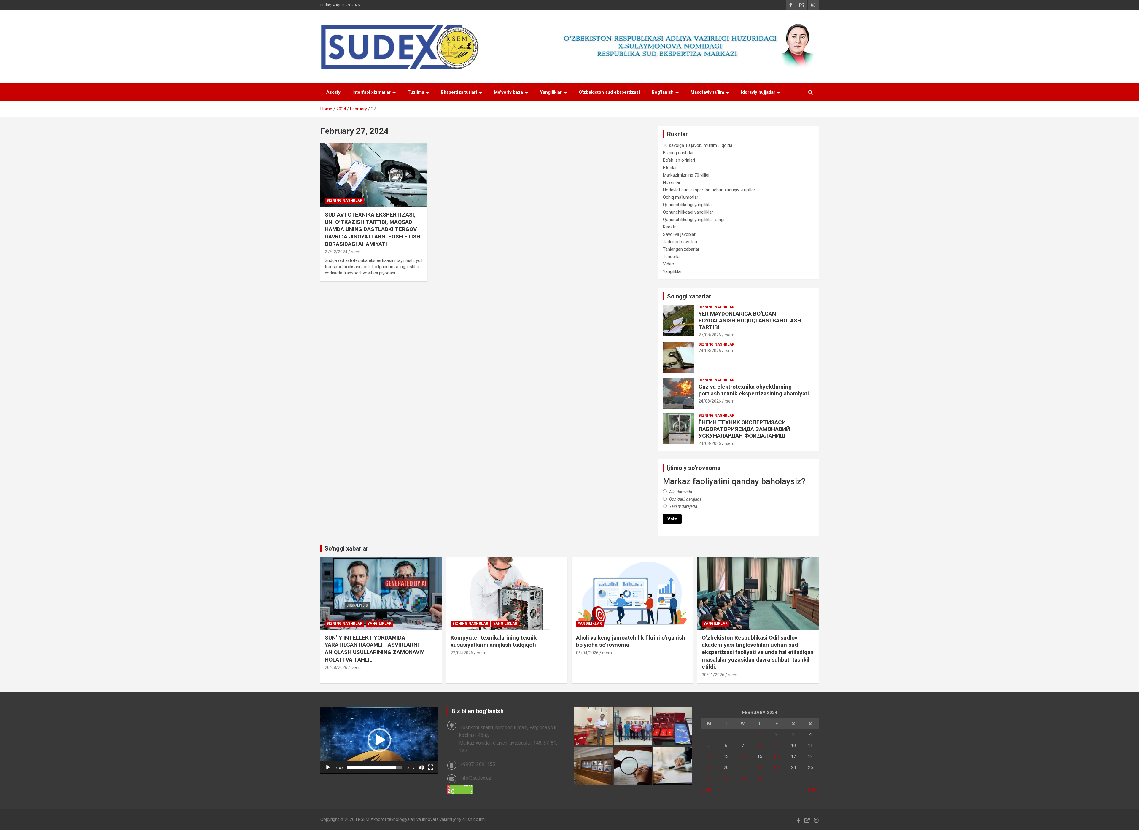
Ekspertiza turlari (459, 92)
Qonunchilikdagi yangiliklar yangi (693, 219)
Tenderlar (672, 256)
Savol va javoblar (679, 234)
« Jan (706, 789)
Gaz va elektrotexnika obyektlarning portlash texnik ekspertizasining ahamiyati (754, 390)
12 (709, 756)
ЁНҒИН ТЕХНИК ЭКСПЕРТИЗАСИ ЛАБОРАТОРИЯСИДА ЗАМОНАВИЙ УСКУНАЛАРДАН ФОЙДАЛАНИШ (744, 429)
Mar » (813, 789)
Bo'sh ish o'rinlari (679, 160)
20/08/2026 (336, 667)
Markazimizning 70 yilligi (686, 175)
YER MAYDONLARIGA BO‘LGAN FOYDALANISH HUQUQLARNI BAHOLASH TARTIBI (750, 320)
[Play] (328, 767)
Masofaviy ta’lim (707, 92)
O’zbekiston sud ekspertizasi (609, 92)
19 (709, 767)
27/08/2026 (710, 335)
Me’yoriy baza (508, 92)
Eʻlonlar (670, 167)
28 (742, 778)
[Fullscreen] (431, 767)
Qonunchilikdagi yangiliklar (688, 204)
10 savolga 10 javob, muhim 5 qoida (697, 145)
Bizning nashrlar (344, 200)
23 (776, 767)
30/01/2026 (713, 674)
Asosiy (333, 92)
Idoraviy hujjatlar (758, 92)
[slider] (374, 767)
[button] (379, 740)
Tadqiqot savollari (680, 241)
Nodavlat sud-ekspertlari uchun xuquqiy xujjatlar (709, 190)
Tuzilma (416, 92)
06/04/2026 (587, 653)
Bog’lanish (663, 92)
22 (759, 767)
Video (668, 264)
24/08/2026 (710, 350)
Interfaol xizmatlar (371, 92)
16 (776, 756)
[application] (379, 740)
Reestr (669, 227)
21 (742, 767)
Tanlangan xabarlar (681, 249)
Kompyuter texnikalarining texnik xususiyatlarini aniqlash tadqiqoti (494, 641)
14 (742, 756)
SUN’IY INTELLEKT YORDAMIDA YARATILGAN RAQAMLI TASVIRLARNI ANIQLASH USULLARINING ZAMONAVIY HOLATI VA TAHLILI (374, 648)
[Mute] (421, 767)
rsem (356, 251)
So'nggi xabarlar (346, 548)
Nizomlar (671, 182)
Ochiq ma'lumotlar (680, 197)
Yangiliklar (551, 92)
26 (709, 778)
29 (759, 778)
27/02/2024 (336, 251)
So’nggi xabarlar (689, 296)
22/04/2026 (462, 653)
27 (726, 778)
